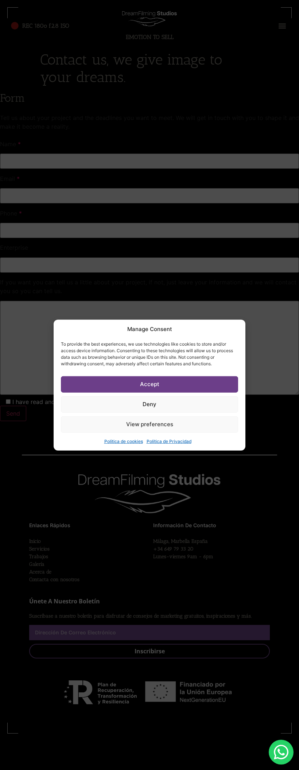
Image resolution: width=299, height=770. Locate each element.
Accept (149, 384)
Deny (149, 404)
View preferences (149, 424)
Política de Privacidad (169, 441)
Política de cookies (123, 441)
